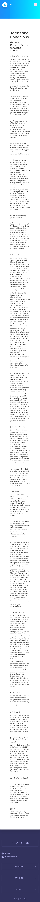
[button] (35, 866)
